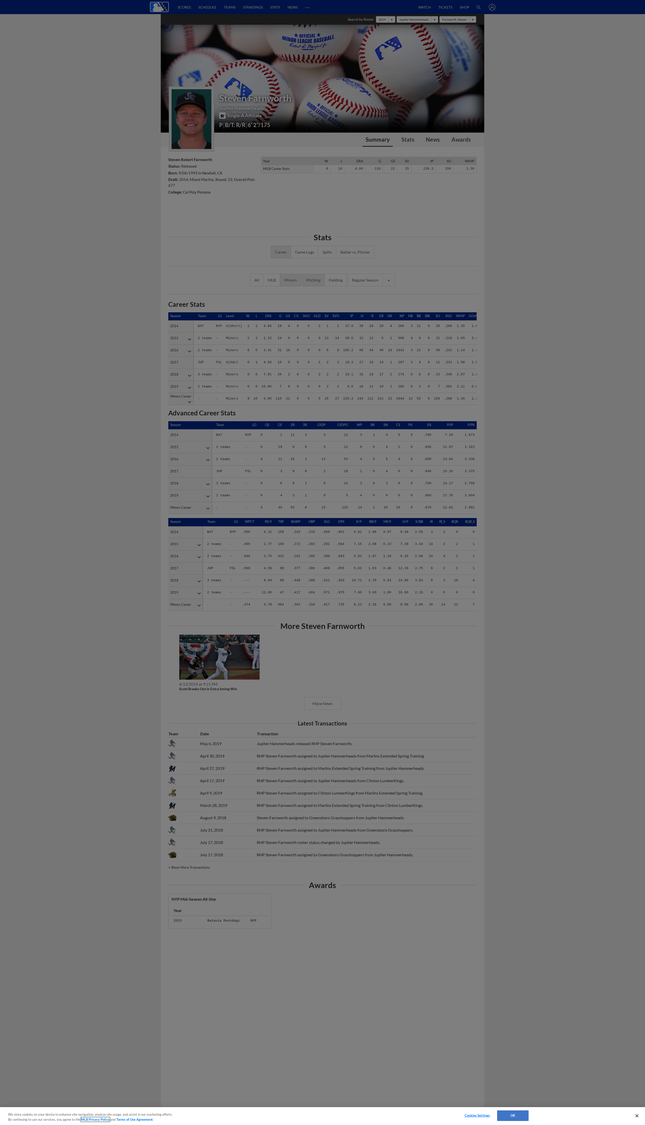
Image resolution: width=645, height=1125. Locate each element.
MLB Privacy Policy (95, 1119)
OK (512, 1115)
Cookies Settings (477, 1115)
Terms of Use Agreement (134, 1119)
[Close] (636, 1115)
